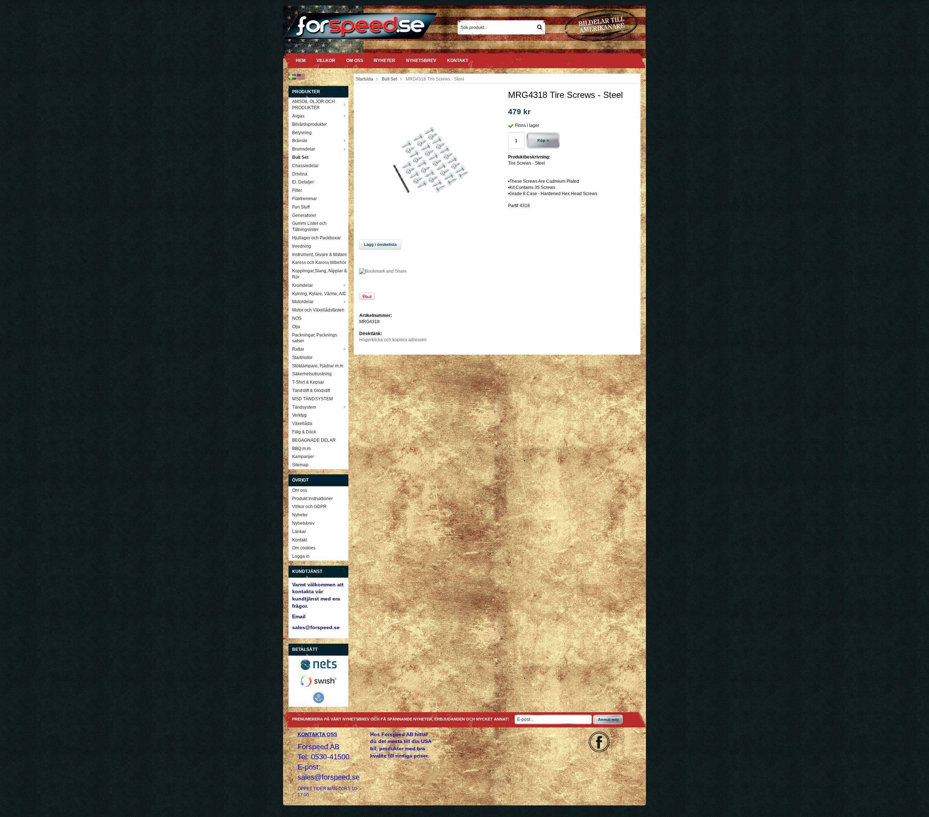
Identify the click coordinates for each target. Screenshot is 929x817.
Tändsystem (304, 407)
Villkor (325, 60)
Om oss (354, 60)
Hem (301, 60)
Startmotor (302, 357)
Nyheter (384, 60)
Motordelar (303, 301)
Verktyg (299, 415)
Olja (296, 326)
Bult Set (300, 157)
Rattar (298, 349)
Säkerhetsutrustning (312, 373)
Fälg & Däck (304, 431)
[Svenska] (292, 76)
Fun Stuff (301, 207)
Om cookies (303, 547)
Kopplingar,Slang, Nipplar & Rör (319, 274)
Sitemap (300, 464)
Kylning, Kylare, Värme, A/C (319, 293)
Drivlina (299, 174)
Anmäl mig (608, 719)
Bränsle (299, 140)
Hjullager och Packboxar (316, 237)
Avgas (298, 116)
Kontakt (457, 60)
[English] (301, 76)
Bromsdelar (303, 149)
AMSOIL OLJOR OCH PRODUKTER (313, 104)
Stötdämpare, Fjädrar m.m (317, 365)
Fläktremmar (304, 198)
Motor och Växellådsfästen (318, 310)
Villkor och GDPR (309, 506)
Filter (297, 190)
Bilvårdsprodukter (309, 124)
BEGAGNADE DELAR (314, 440)
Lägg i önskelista (380, 244)
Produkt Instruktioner (312, 498)
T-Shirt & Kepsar (308, 382)
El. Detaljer (303, 182)
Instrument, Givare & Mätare (319, 254)
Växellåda (302, 423)
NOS (297, 318)
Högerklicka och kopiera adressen (393, 339)
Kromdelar (302, 285)
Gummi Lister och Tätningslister (309, 226)
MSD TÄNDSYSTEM (312, 398)
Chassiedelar (305, 165)
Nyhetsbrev (421, 60)
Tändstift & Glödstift (311, 390)
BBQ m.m (301, 448)
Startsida (364, 79)
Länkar (299, 531)
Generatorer (304, 215)
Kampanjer (303, 456)
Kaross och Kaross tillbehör (319, 262)
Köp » (543, 140)
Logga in (301, 556)
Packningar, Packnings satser (314, 338)
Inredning (301, 246)
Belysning (302, 132)
